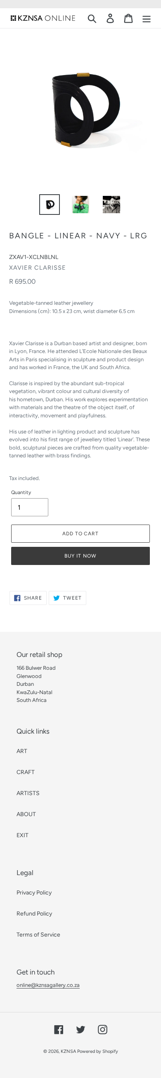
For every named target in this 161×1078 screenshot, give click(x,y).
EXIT (22, 835)
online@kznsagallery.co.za (48, 985)
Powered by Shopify (97, 1051)
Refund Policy (34, 913)
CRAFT (26, 772)
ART (22, 751)
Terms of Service (38, 934)
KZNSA (68, 1051)
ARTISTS (28, 793)
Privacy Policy (34, 892)
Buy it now (80, 556)
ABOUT (26, 814)
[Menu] (146, 18)
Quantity (21, 492)
